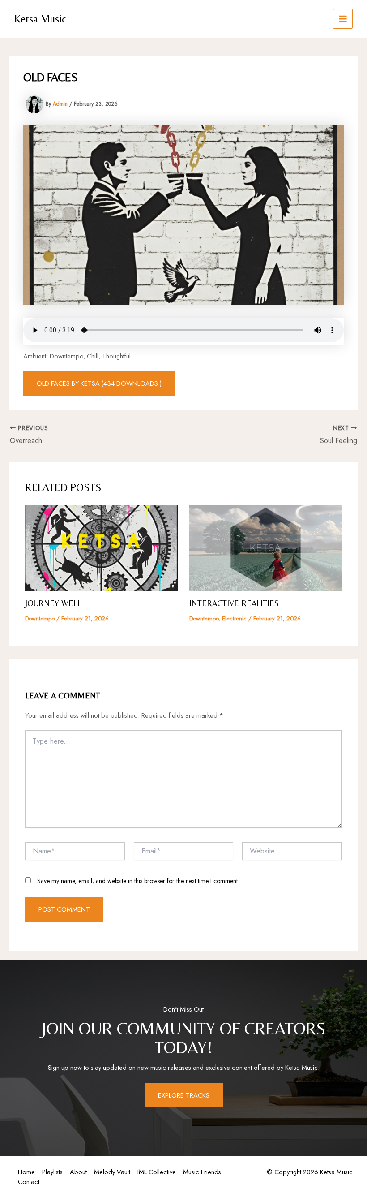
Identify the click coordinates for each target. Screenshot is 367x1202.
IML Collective (156, 1171)
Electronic (234, 618)
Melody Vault (112, 1171)
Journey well (53, 603)
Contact (28, 1181)
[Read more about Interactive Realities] (265, 546)
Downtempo (40, 618)
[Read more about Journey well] (101, 546)
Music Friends (202, 1171)
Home (26, 1171)
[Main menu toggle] (343, 19)
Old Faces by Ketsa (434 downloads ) (99, 383)
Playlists (52, 1171)
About (78, 1171)
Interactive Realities (234, 603)
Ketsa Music (40, 19)
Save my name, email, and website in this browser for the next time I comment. (138, 880)
